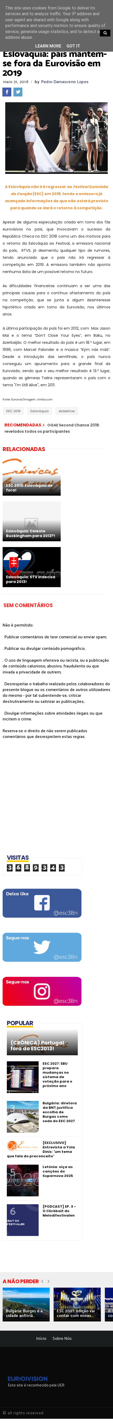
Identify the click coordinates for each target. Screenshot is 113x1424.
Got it (73, 46)
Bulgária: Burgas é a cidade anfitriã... (24, 1313)
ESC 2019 (13, 411)
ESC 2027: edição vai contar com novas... (76, 1313)
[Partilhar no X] (17, 92)
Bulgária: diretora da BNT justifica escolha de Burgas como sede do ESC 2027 (60, 1112)
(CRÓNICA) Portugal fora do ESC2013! (37, 1046)
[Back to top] (100, 1411)
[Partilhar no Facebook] (6, 92)
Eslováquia (39, 411)
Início (41, 1338)
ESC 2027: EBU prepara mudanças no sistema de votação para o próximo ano (57, 1074)
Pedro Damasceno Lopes (65, 81)
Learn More (48, 46)
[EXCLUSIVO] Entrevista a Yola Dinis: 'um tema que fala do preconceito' (41, 1149)
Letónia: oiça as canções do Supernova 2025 (58, 1171)
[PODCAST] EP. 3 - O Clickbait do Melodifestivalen (59, 1211)
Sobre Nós (62, 1338)
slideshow (67, 411)
